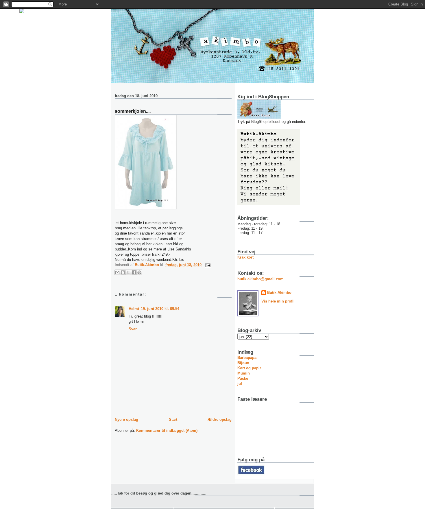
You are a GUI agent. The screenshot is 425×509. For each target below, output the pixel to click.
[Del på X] (128, 272)
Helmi (134, 309)
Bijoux (243, 363)
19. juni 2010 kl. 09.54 (160, 309)
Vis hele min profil (278, 301)
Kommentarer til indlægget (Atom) (166, 430)
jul (239, 383)
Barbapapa (246, 357)
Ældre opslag (220, 419)
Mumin (243, 373)
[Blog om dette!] (123, 272)
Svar (133, 329)
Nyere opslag (126, 419)
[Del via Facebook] (134, 272)
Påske (242, 378)
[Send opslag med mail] (207, 265)
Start (173, 419)
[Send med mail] (117, 272)
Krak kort (245, 257)
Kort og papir (249, 368)
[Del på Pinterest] (139, 272)
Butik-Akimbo (279, 292)
